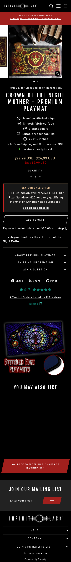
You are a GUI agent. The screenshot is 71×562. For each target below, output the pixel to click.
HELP (34, 530)
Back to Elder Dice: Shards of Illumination (38, 466)
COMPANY (35, 538)
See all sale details (36, 207)
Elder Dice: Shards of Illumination (39, 87)
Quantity (35, 170)
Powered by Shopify (35, 559)
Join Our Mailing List (34, 546)
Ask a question (35, 269)
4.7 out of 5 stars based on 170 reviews (35, 297)
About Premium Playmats (35, 255)
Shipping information (35, 262)
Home (12, 87)
